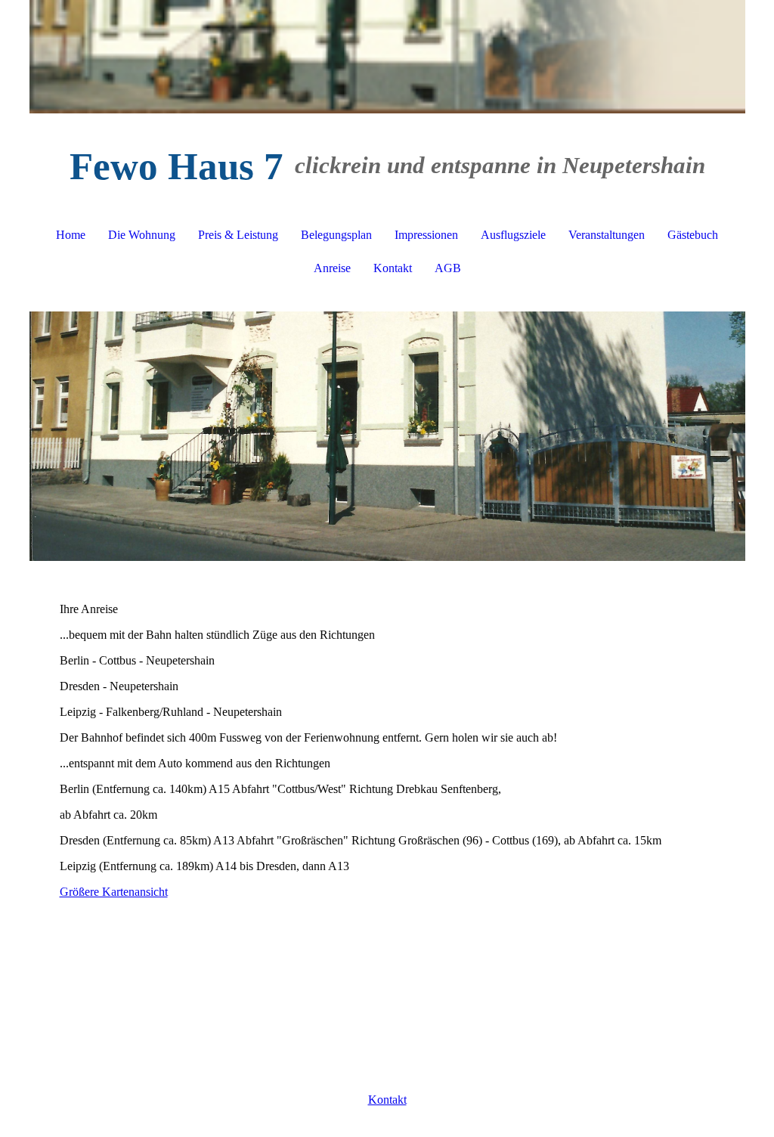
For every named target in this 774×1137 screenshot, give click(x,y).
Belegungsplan (336, 234)
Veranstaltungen (606, 234)
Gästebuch (692, 234)
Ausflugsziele (513, 234)
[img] (387, 56)
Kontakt (392, 268)
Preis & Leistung (238, 234)
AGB (448, 268)
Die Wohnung (141, 234)
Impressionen (426, 234)
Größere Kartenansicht (114, 891)
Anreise (332, 268)
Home (70, 234)
